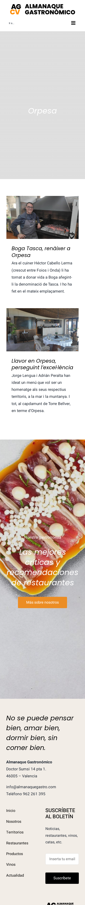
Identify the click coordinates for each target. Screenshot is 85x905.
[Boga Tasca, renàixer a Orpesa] (42, 217)
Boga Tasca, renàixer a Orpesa (42, 210)
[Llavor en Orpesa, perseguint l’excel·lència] (42, 329)
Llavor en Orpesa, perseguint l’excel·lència (42, 322)
